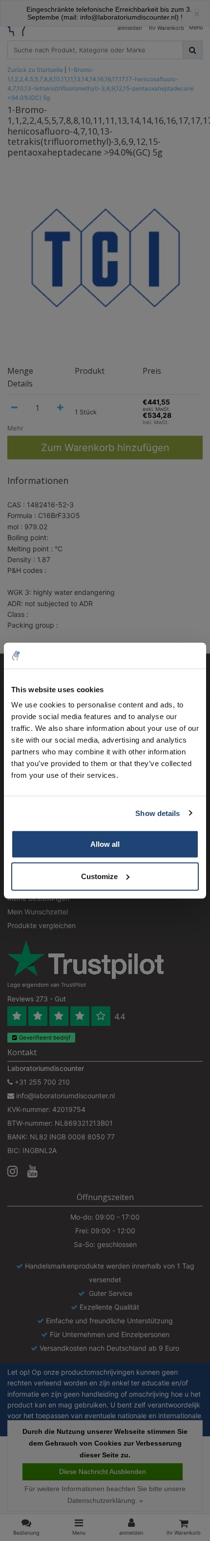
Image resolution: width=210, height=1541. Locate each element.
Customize (99, 876)
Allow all (105, 844)
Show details (157, 813)
